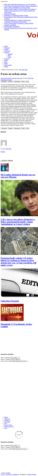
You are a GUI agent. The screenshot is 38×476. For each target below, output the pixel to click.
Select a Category (6, 359)
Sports (6, 60)
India (5, 62)
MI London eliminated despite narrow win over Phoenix (20, 4)
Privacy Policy (8, 425)
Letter (9, 57)
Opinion (6, 52)
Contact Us (7, 420)
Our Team (7, 422)
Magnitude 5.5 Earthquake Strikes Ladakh (16, 15)
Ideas (9, 55)
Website (3, 151)
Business (6, 59)
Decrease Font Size (6, 78)
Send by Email (7, 80)
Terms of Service (9, 426)
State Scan (7, 48)
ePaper (6, 66)
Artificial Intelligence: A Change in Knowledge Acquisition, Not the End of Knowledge (17, 21)
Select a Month (5, 357)
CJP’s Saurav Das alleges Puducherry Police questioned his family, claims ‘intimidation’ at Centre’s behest (20, 6)
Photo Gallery (8, 65)
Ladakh (6, 49)
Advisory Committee (10, 25)
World (6, 63)
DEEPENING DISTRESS (11, 26)
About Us (7, 418)
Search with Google (6, 361)
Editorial (10, 54)
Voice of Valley (5, 473)
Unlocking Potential (9, 14)
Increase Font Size (17, 78)
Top (6, 428)
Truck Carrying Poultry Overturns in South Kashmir (18, 23)
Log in (2, 474)
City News (7, 51)
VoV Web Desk (23, 69)
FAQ (5, 423)
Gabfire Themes (31, 474)
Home (6, 46)
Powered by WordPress (12, 474)
